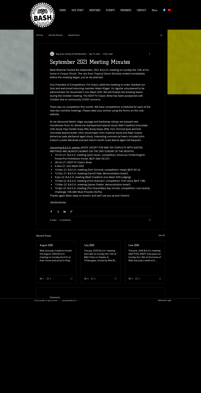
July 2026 (89, 245)
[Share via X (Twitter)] (58, 211)
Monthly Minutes (56, 35)
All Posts (39, 35)
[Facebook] (164, 10)
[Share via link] (71, 211)
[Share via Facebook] (51, 211)
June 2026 (133, 245)
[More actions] (149, 53)
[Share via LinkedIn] (64, 211)
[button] (161, 35)
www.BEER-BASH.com (69, 301)
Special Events (74, 35)
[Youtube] (169, 10)
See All (162, 235)
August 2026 (46, 245)
